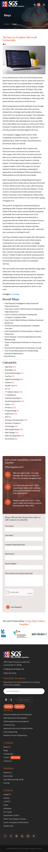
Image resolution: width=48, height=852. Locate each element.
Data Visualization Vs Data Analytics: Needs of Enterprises (23, 332)
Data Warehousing (14, 373)
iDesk (5, 805)
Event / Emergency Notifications (16, 822)
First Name (10, 526)
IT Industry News (13, 392)
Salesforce (11, 414)
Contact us (7, 761)
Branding (15, 294)
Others (9, 404)
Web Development (14, 435)
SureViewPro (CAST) (11, 815)
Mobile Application (14, 401)
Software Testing (13, 423)
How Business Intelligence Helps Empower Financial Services (22, 304)
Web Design (11, 432)
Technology (11, 426)
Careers (6, 757)
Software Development (16, 420)
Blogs (5, 750)
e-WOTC (6, 801)
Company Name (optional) (15, 545)
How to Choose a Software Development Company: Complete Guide (21, 315)
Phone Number (11, 564)
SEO (8, 417)
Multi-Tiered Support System (14, 819)
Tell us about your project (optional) (19, 573)
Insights (7, 24)
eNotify (6, 798)
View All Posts (9, 356)
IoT (7, 389)
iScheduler (7, 808)
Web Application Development (15, 718)
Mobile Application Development (16, 721)
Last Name (9, 535)
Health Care (11, 385)
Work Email (10, 554)
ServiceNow (11, 439)
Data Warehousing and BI (13, 779)
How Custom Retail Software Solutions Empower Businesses (24, 321)
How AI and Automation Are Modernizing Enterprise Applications (21, 351)
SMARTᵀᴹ (7, 794)
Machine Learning (13, 398)
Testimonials (8, 754)
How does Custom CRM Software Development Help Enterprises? (24, 310)
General (9, 382)
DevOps (9, 376)
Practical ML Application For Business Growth (23, 348)
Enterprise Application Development (17, 714)
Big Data (10, 367)
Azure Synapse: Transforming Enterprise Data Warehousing (23, 338)
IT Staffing (10, 395)
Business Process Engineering (15, 735)
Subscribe (19, 706)
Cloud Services (9, 725)
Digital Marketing (14, 379)
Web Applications (14, 429)
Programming (12, 410)
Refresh (8, 706)
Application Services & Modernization (18, 728)
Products (10, 407)
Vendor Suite (8, 826)
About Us (7, 747)
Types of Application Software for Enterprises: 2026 (23, 343)
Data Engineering (10, 732)
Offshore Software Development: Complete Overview (22, 326)
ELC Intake (7, 812)
